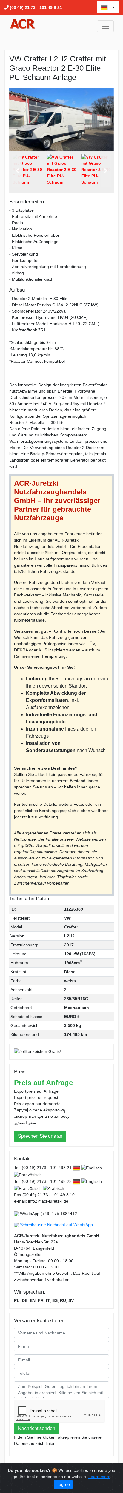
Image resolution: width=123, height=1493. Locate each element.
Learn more (99, 1476)
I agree (63, 1484)
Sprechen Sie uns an (40, 1136)
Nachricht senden (36, 1428)
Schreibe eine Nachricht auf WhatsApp (56, 1224)
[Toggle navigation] (105, 26)
